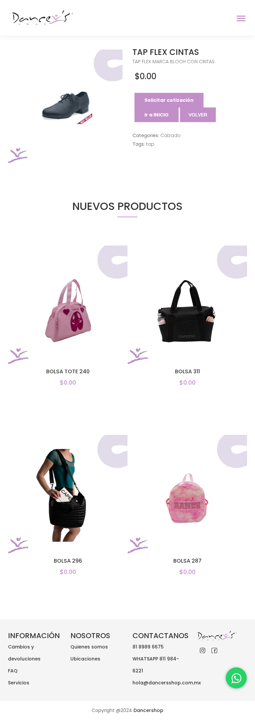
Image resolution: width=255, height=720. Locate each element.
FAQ (13, 670)
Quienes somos (89, 646)
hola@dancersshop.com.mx (166, 682)
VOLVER (198, 114)
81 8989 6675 (148, 646)
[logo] (41, 17)
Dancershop (147, 710)
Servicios (18, 682)
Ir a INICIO (156, 114)
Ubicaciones (85, 658)
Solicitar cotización (169, 100)
